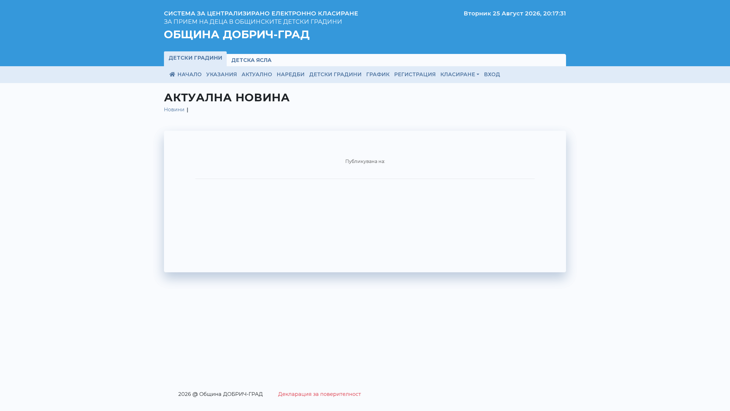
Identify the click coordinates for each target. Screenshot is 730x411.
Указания (221, 74)
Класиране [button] (457, 74)
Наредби (291, 74)
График (378, 74)
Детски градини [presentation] (195, 58)
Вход (492, 74)
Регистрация (415, 74)
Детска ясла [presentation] (251, 60)
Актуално (257, 74)
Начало (189, 74)
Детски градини (335, 74)
